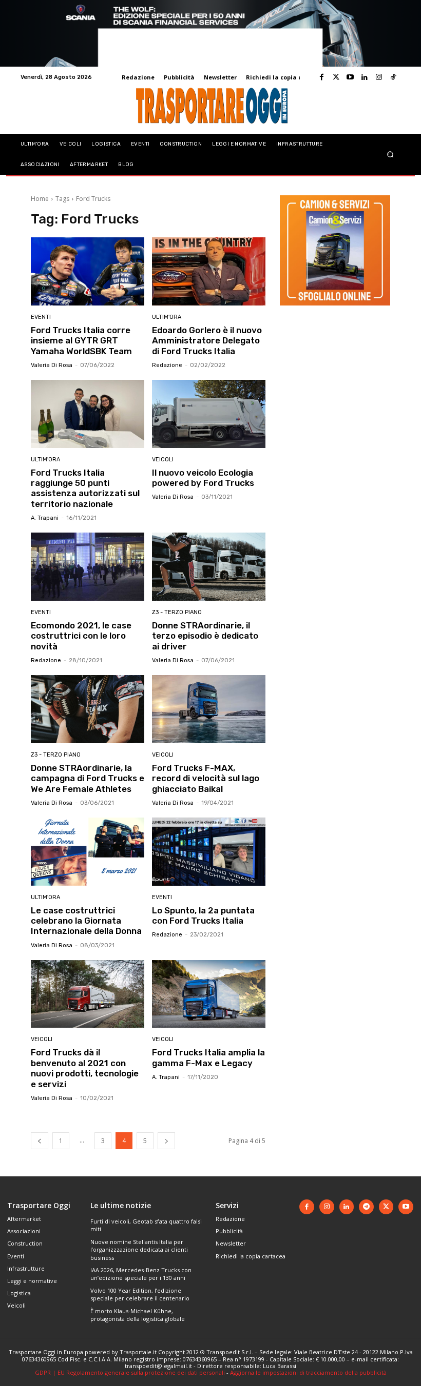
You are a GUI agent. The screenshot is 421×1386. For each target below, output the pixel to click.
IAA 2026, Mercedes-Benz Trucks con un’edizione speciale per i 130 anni (141, 1273)
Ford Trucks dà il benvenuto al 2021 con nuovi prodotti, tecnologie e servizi (85, 1068)
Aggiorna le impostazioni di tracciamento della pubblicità (308, 1372)
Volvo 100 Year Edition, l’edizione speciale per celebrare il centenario (139, 1294)
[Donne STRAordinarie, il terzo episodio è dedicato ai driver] (208, 567)
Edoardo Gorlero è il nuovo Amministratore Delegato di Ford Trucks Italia (207, 340)
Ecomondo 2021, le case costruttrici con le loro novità (81, 635)
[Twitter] (336, 77)
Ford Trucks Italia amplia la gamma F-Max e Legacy (208, 1057)
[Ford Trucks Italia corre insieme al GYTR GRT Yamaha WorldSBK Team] (87, 271)
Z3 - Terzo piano (177, 612)
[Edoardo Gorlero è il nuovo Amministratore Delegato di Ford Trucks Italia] (208, 271)
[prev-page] (39, 1140)
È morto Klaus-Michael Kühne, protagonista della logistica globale (137, 1314)
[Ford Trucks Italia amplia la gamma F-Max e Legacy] (208, 994)
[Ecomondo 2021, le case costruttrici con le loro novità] (87, 567)
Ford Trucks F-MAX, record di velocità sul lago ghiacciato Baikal (205, 778)
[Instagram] (379, 77)
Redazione (167, 365)
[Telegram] (366, 1206)
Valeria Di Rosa (51, 365)
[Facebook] (321, 77)
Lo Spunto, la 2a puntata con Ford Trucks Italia (203, 915)
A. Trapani (45, 518)
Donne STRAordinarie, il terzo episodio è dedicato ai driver (205, 635)
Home (40, 198)
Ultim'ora (166, 317)
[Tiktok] (393, 77)
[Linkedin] (364, 77)
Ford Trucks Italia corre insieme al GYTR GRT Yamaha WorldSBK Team (81, 340)
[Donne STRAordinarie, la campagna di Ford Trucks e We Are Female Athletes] (87, 709)
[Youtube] (350, 77)
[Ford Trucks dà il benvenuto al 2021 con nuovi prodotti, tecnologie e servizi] (87, 994)
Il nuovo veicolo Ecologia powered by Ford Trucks (203, 477)
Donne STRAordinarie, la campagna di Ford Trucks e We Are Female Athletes (87, 778)
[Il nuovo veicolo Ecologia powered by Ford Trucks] (208, 414)
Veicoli (163, 459)
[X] (386, 1206)
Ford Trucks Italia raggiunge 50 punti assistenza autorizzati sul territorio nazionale (85, 488)
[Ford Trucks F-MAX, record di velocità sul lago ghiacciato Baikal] (208, 709)
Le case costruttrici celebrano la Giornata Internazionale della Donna (86, 920)
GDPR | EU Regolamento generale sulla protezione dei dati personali (130, 1372)
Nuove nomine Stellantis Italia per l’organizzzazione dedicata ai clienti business (139, 1249)
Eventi (41, 317)
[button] (390, 154)
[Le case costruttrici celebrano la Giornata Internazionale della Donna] (87, 852)
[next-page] (166, 1140)
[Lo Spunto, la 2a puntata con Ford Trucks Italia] (208, 852)
